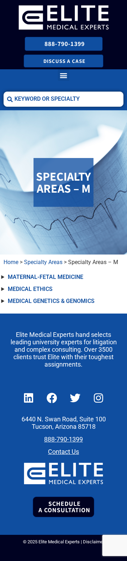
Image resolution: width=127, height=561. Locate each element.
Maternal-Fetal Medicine (45, 277)
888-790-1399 (63, 439)
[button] (63, 75)
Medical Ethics (30, 289)
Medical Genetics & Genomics (51, 301)
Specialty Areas (43, 262)
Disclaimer (93, 541)
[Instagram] (98, 398)
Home (11, 262)
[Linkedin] (28, 398)
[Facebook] (51, 398)
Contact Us (63, 451)
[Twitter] (75, 398)
